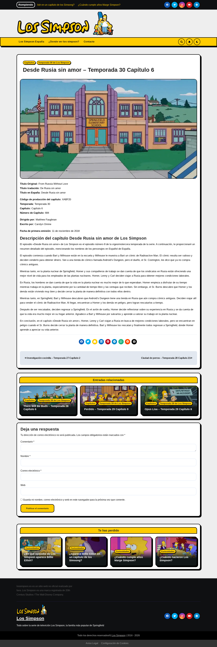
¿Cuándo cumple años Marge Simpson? (128, 559)
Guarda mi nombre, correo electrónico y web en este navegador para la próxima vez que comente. (74, 499)
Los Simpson (30, 618)
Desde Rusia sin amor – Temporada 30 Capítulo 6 (88, 70)
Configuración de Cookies (114, 643)
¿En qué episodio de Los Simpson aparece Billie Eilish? (40, 557)
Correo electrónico (31, 470)
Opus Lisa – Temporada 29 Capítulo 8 (168, 409)
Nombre (25, 456)
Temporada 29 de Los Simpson (115, 403)
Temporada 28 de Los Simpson (54, 400)
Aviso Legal (92, 643)
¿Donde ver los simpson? (64, 41)
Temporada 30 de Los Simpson (53, 62)
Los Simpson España (31, 41)
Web (23, 485)
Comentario (27, 441)
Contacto (89, 41)
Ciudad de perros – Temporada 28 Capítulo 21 (165, 358)
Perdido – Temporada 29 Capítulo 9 (106, 409)
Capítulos (29, 62)
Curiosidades (32, 548)
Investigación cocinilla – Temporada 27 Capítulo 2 (53, 358)
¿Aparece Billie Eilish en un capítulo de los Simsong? (84, 557)
